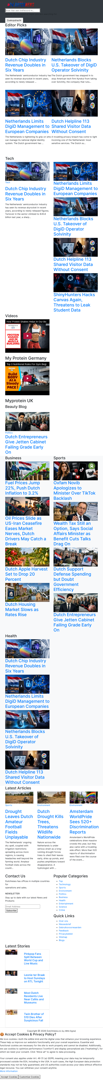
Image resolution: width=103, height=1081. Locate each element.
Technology (65, 884)
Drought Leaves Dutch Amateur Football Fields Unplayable (19, 824)
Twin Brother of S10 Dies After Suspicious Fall (34, 1017)
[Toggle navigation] (93, 4)
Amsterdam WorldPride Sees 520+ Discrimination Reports (84, 822)
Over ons (63, 921)
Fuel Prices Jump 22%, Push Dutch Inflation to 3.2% (22, 488)
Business (63, 897)
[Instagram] (13, 920)
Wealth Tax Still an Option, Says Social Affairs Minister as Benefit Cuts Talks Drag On (73, 533)
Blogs (62, 940)
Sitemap (63, 937)
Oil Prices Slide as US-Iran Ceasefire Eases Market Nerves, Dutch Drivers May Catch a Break (25, 531)
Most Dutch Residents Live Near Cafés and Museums (34, 997)
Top (61, 881)
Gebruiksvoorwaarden (70, 927)
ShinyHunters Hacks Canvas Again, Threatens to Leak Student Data (74, 302)
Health (62, 900)
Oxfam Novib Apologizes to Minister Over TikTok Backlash (74, 490)
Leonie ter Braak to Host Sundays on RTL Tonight (34, 978)
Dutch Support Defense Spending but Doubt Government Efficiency (72, 579)
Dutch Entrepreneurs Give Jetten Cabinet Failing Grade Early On (26, 444)
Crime (62, 910)
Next (99, 92)
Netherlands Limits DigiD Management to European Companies (27, 126)
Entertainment (66, 903)
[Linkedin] (6, 920)
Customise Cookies (29, 1077)
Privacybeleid (66, 933)
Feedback (64, 930)
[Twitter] (16, 920)
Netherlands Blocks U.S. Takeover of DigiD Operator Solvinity (74, 65)
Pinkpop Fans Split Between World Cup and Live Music (33, 958)
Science (63, 906)
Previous (3, 92)
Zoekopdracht (14, 20)
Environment (43, 805)
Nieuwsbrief (65, 924)
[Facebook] (9, 920)
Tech (7, 182)
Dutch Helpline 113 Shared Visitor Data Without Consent (71, 126)
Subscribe (11, 910)
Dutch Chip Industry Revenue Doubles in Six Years (25, 65)
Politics (9, 432)
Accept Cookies (9, 1077)
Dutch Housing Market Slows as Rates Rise (21, 609)
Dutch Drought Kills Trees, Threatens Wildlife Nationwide (50, 824)
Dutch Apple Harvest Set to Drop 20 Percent (26, 574)
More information (9, 1071)
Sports (8, 805)
